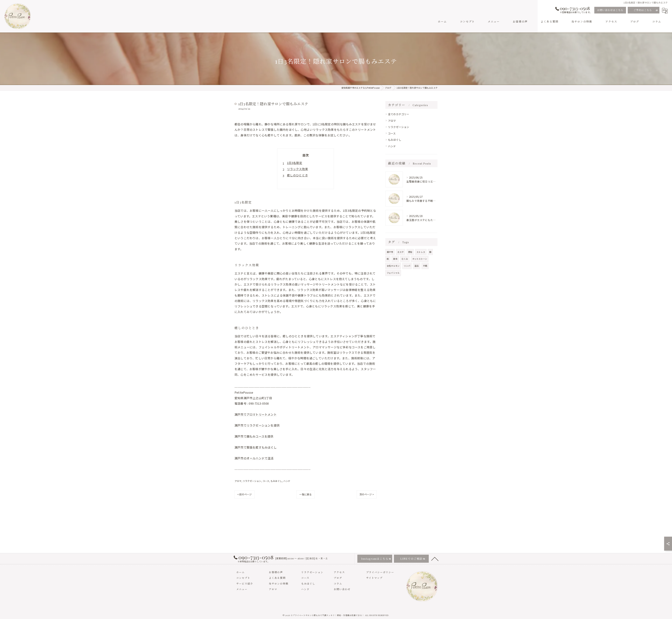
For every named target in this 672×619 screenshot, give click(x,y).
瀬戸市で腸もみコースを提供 (254, 436)
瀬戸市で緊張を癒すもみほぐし (255, 447)
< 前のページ (244, 494)
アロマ (237, 481)
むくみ (405, 258)
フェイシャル (393, 272)
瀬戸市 (390, 251)
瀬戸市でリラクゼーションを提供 (257, 425)
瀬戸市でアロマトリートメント (255, 414)
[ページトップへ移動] (434, 558)
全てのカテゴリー (398, 114)
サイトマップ (374, 577)
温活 (416, 265)
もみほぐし (276, 481)
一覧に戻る (305, 494)
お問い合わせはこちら (610, 10)
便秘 (410, 251)
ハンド (286, 481)
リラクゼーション (252, 481)
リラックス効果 (297, 169)
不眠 (425, 265)
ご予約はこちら (643, 10)
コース (265, 481)
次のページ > (366, 494)
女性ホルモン (393, 265)
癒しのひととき (297, 175)
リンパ (407, 265)
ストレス (420, 251)
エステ (400, 251)
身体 (395, 258)
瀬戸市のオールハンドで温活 (254, 458)
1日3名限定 (294, 163)
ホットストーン (419, 258)
